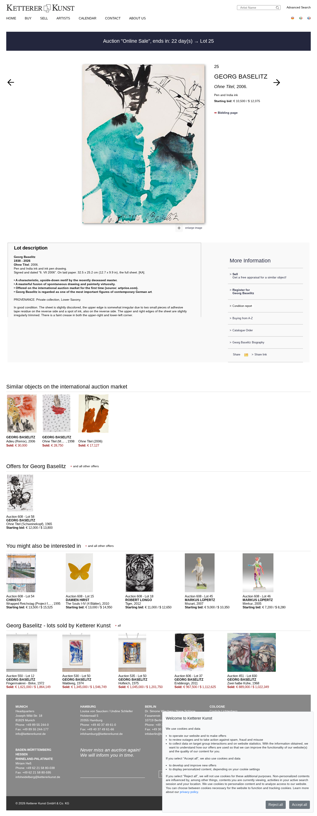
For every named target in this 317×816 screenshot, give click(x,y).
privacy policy (189, 792)
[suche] (278, 7)
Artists (63, 18)
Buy (28, 18)
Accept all (299, 805)
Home (11, 18)
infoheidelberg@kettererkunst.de (38, 777)
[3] (11, 82)
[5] (276, 82)
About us (137, 18)
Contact (113, 18)
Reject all (275, 805)
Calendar (87, 18)
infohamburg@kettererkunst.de (101, 734)
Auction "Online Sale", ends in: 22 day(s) (148, 41)
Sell (44, 18)
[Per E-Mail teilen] (245, 354)
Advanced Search (299, 7)
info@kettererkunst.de (31, 734)
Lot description (30, 248)
